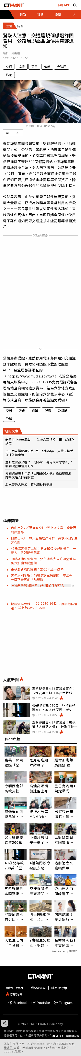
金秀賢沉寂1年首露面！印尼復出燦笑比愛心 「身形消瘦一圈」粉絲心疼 (64, 942)
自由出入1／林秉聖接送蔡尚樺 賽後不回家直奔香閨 (44, 540)
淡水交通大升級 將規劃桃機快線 (28, 484)
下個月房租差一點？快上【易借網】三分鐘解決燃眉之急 (39, 840)
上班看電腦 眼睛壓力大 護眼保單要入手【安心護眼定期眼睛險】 (39, 585)
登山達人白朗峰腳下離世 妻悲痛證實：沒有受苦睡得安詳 (63, 891)
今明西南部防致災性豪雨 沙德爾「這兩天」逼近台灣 (14, 788)
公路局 (61, 66)
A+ (8, 132)
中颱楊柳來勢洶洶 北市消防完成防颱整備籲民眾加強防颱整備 (43, 560)
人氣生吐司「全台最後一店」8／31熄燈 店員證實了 (15, 942)
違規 (21, 66)
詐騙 (9, 75)
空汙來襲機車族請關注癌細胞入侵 (38, 891)
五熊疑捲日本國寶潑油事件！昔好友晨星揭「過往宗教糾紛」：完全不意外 (15, 891)
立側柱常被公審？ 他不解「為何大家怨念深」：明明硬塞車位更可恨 (39, 464)
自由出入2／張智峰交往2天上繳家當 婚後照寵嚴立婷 (43, 529)
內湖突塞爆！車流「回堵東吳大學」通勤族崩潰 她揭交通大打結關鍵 (40, 475)
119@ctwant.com (31, 607)
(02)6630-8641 (46, 603)
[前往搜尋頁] (75, 5)
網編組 (15, 53)
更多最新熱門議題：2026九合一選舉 (37, 569)
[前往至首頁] (14, 5)
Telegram (66, 1002)
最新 (23, 14)
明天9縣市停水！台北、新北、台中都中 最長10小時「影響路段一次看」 (40, 917)
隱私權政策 (59, 988)
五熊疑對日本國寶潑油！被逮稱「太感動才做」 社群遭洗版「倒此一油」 (64, 840)
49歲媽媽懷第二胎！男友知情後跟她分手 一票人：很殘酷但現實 (43, 550)
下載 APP (63, 5)
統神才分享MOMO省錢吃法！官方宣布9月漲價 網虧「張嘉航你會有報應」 (40, 814)
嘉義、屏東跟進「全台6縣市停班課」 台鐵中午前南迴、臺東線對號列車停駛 (16, 762)
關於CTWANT (15, 988)
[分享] (4, 1023)
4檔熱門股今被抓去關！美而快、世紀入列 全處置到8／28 (40, 865)
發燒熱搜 (15, 994)
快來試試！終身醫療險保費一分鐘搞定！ (63, 917)
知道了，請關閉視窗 (67, 1036)
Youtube (43, 1002)
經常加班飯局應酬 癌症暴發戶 (64, 762)
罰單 (34, 66)
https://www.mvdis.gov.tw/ (30, 375)
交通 (9, 66)
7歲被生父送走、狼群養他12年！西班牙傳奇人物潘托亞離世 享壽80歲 (40, 942)
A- (18, 132)
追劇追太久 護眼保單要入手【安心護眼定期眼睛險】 (63, 865)
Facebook (20, 1002)
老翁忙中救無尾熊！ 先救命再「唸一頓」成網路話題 (40, 441)
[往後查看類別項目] (72, 14)
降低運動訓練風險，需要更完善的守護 (14, 814)
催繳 (47, 66)
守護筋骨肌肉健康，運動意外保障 (14, 917)
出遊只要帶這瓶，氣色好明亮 (63, 814)
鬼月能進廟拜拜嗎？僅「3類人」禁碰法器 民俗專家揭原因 (40, 762)
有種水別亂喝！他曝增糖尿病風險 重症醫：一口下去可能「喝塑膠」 (43, 577)
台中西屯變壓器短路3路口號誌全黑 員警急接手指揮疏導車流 (39, 452)
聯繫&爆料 (38, 988)
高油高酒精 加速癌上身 (38, 788)
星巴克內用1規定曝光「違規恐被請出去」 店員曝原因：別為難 (64, 788)
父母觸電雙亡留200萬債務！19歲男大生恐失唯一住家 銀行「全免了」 (16, 840)
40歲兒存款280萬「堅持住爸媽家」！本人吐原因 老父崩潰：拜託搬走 (15, 865)
